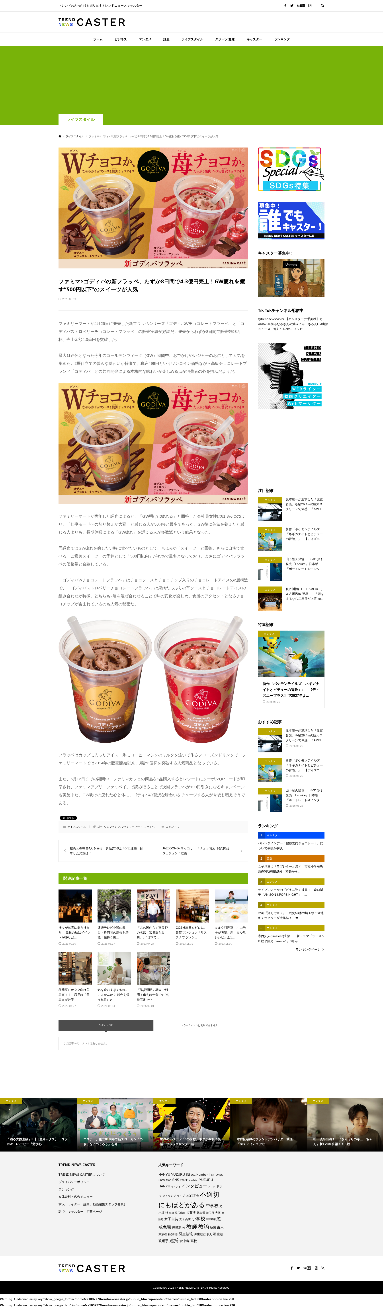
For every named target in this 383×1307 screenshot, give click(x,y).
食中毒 (185, 1241)
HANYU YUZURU (171, 1174)
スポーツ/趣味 (225, 39)
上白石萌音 (192, 1195)
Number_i (203, 1174)
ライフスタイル (192, 39)
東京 (220, 1227)
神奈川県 (173, 1234)
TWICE (184, 1180)
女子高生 (185, 1219)
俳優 (171, 1213)
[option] (38, 1124)
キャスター (254, 39)
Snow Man (164, 1180)
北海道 (201, 1212)
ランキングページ (308, 949)
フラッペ (149, 826)
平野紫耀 (211, 1219)
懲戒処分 (178, 1227)
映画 (213, 1227)
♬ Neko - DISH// (291, 329)
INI (188, 1174)
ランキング (282, 39)
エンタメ (145, 39)
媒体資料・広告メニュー (76, 1196)
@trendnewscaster (271, 319)
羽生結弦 (186, 1234)
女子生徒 (171, 1219)
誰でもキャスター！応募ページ (80, 1211)
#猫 (276, 329)
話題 (166, 39)
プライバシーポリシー (74, 1182)
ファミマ (114, 826)
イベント (176, 1186)
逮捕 (174, 1240)
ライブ (181, 1195)
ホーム (98, 39)
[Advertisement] (191, 81)
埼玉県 (210, 1212)
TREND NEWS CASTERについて (82, 1174)
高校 (193, 1241)
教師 (191, 1226)
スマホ (211, 1186)
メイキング (169, 1195)
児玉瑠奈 (180, 1212)
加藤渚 (191, 1212)
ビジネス (121, 39)
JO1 (193, 1174)
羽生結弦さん (203, 1234)
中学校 (212, 1205)
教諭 (203, 1227)
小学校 (198, 1218)
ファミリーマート (132, 826)
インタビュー (194, 1186)
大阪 (218, 1212)
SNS (175, 1180)
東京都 (162, 1234)
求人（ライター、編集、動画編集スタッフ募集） (93, 1204)
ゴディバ (102, 826)
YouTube (193, 1180)
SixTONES (217, 1174)
